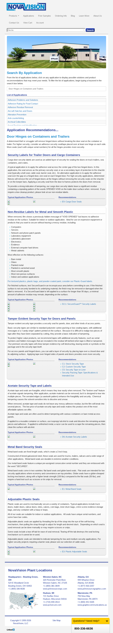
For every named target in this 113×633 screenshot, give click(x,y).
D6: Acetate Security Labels (74, 437)
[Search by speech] (83, 30)
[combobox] (46, 30)
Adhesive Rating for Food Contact (23, 103)
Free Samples (44, 16)
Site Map (56, 620)
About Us (97, 16)
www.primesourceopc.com (55, 589)
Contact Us (14, 22)
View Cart (27, 22)
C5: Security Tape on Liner (74, 370)
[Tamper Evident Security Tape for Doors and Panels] (18, 363)
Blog (73, 16)
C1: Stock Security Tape (73, 364)
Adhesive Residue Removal (20, 107)
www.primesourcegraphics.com (92, 589)
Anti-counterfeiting (16, 118)
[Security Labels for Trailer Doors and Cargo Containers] (18, 201)
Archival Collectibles (17, 122)
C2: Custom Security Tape (74, 366)
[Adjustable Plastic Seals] (18, 551)
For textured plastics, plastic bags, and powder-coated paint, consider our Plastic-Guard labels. (50, 281)
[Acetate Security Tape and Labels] (18, 436)
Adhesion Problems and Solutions (23, 100)
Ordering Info (61, 16)
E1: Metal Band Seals (71, 489)
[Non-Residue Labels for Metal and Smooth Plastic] (18, 304)
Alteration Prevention (17, 114)
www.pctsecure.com (52, 605)
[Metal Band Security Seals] (18, 489)
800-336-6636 (83, 628)
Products (13, 16)
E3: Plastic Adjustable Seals (74, 551)
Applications (28, 16)
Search (90, 30)
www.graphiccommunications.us (92, 605)
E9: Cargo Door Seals (72, 201)
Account (40, 22)
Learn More (84, 16)
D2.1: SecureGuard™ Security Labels (79, 304)
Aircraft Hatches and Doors (20, 111)
